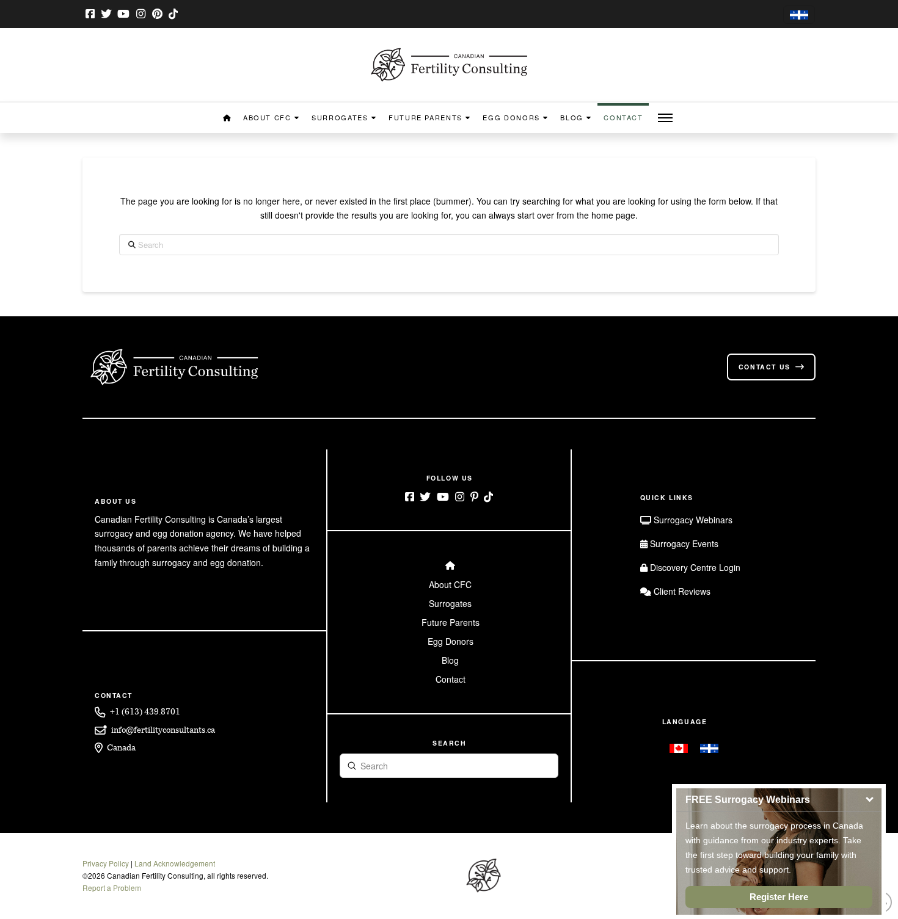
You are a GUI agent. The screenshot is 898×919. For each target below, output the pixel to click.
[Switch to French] (799, 14)
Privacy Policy (105, 863)
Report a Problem (111, 887)
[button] (665, 117)
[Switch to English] (678, 748)
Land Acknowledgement (174, 863)
